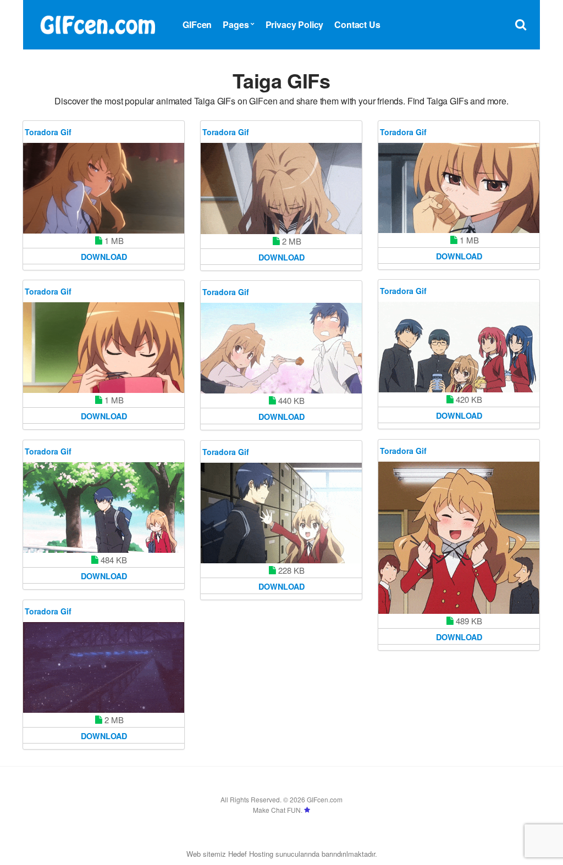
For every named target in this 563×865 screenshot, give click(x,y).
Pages (236, 24)
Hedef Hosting (250, 854)
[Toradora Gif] (103, 188)
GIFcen (197, 24)
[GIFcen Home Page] (97, 23)
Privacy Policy (295, 24)
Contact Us (357, 24)
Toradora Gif (48, 131)
